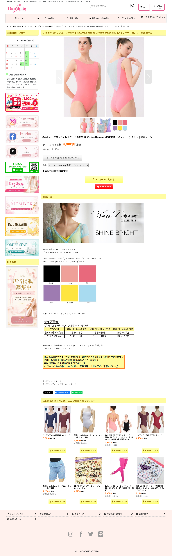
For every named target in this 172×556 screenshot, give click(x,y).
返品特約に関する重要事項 (56, 171)
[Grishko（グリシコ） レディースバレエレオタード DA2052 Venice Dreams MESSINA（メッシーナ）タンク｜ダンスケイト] (104, 76)
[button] (158, 7)
